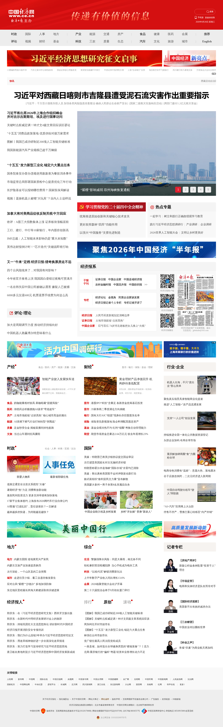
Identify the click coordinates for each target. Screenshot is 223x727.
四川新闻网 (87, 684)
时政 (14, 34)
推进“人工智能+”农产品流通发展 (182, 404)
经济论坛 (100, 297)
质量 (106, 41)
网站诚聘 (105, 699)
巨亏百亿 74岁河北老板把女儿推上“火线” (122, 325)
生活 (86, 559)
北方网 (74, 684)
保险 (137, 367)
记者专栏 (175, 547)
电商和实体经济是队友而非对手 (197, 586)
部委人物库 (23, 476)
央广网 (126, 679)
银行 (130, 367)
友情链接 (166, 699)
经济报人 (15, 602)
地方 (56, 34)
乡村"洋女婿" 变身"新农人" (136, 511)
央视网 (70, 679)
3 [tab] (193, 189)
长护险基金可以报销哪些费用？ (27, 190)
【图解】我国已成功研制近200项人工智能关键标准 (113, 613)
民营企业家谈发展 (129, 297)
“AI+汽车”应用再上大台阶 (179, 506)
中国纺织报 (135, 284)
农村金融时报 (103, 284)
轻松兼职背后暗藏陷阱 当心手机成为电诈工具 (111, 565)
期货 (86, 434)
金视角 (112, 297)
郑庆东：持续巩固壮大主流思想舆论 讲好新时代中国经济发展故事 (45, 624)
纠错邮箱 (177, 699)
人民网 (10, 679)
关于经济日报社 (49, 699)
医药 (171, 34)
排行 (88, 602)
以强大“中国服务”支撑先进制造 (100, 232)
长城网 (63, 684)
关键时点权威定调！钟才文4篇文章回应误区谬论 (38, 125)
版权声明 (116, 699)
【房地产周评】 (188, 560)
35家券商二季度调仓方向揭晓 (108, 409)
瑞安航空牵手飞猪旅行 (159, 70)
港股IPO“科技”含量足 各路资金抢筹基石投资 (117, 403)
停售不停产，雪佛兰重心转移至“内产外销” (188, 512)
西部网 (139, 684)
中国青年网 (83, 679)
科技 (78, 41)
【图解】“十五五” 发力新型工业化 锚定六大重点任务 (114, 629)
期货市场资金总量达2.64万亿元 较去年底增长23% (119, 434)
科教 (60, 448)
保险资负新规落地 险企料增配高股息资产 (115, 421)
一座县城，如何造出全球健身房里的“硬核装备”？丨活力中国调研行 (123, 646)
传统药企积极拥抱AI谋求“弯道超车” (35, 409)
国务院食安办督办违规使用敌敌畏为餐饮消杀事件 (39, 173)
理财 (150, 367)
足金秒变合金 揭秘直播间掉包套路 (34, 427)
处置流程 (189, 711)
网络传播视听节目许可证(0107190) (107, 711)
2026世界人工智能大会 (164, 232)
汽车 (143, 41)
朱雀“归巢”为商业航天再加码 (196, 647)
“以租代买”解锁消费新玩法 (106, 571)
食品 (143, 34)
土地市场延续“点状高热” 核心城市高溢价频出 (40, 415)
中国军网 (149, 679)
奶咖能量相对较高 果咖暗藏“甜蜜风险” (36, 403)
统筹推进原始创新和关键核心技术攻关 (105, 216)
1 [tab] (178, 189)
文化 (157, 41)
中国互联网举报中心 (156, 711)
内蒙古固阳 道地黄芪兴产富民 (31, 559)
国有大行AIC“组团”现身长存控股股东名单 (115, 415)
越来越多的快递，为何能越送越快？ (28, 512)
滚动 (127, 602)
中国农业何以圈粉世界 (192, 627)
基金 (56, 41)
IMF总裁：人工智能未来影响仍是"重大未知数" (37, 238)
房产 (120, 34)
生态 (120, 41)
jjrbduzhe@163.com (200, 330)
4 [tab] (200, 189)
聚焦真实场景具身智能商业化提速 (183, 399)
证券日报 (100, 279)
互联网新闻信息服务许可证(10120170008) (73, 711)
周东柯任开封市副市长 (97, 624)
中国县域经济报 (133, 279)
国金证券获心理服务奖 (67, 70)
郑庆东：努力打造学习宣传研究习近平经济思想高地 (37, 646)
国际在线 (44, 679)
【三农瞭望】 (187, 622)
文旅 (73, 367)
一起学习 (155, 216)
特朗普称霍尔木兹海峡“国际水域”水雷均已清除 (111, 468)
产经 (11, 367)
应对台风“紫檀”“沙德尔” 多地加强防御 (29, 584)
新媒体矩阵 (210, 17)
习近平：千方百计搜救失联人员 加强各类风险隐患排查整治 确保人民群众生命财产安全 (77, 103)
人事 (42, 34)
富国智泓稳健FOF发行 (90, 70)
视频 (28, 41)
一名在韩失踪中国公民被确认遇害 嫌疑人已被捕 (38, 287)
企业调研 (206, 224)
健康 (157, 34)
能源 (92, 34)
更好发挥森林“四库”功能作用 (99, 224)
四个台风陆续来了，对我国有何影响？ (32, 270)
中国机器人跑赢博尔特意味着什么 (29, 333)
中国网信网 (25, 684)
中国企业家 (114, 279)
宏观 (66, 448)
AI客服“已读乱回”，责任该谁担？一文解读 (31, 506)
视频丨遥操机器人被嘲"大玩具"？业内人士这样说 (39, 198)
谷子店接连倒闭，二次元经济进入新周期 (187, 476)
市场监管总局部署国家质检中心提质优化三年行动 (39, 181)
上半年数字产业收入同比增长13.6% (104, 577)
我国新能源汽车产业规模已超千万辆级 (32, 150)
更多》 (183, 684)
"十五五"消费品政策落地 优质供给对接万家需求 (38, 133)
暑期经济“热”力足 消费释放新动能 (27, 489)
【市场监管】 (187, 581)
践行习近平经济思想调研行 (166, 224)
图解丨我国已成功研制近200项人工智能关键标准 (38, 141)
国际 (28, 34)
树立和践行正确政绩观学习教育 (183, 216)
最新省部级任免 (59, 476)
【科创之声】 (187, 642)
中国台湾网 (98, 679)
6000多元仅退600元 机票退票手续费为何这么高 (37, 295)
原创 (108, 602)
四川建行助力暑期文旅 (182, 70)
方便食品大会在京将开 (206, 70)
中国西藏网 (113, 679)
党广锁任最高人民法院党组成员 (102, 641)
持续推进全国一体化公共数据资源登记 (186, 434)
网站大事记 (93, 699)
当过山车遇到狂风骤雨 (27, 434)
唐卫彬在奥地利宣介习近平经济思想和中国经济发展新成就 (41, 652)
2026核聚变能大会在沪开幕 (106, 584)
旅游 (171, 41)
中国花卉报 (120, 284)
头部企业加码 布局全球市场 (180, 440)
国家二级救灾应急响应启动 (145, 103)
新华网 (21, 679)
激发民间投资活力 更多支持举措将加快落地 (32, 495)
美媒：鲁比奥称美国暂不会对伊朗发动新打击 (110, 473)
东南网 (150, 684)
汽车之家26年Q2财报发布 (42, 70)
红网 (160, 684)
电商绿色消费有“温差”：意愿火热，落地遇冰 (190, 470)
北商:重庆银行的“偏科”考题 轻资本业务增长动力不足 (114, 652)
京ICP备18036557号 (131, 711)
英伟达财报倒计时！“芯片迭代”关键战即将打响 (37, 246)
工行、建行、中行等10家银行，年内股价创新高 (38, 230)
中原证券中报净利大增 (114, 70)
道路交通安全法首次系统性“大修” (26, 484)
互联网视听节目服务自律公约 (135, 699)
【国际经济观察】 (189, 601)
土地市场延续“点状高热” (110, 320)
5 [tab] (208, 189)
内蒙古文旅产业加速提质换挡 (24, 565)
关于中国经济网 (79, 699)
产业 (78, 34)
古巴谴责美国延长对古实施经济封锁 (105, 462)
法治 (73, 448)
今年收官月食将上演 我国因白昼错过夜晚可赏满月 (39, 278)
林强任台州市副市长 (96, 635)
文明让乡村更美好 (192, 232)
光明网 (137, 679)
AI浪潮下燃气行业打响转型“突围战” (35, 421)
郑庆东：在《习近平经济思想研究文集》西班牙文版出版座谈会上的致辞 (49, 613)
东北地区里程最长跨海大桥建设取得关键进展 (33, 590)
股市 (124, 367)
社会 (47, 448)
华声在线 (171, 684)
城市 (185, 41)
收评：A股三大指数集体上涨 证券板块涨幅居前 (38, 222)
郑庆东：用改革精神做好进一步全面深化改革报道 (35, 641)
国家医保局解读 (59, 190)
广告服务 (155, 699)
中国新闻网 (163, 679)
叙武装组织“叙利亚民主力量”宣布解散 (106, 479)
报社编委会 (64, 699)
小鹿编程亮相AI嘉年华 (17, 70)
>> (145, 284)
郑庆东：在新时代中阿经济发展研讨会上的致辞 (34, 618)
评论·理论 (22, 313)
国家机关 (11, 684)
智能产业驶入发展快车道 (58, 379)
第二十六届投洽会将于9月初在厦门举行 (107, 590)
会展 (185, 34)
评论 (14, 41)
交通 (106, 34)
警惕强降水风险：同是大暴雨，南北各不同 (116, 559)
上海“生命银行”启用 (136, 70)
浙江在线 (101, 684)
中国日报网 (58, 679)
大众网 (128, 684)
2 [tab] (185, 189)
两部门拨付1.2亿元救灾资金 (180, 103)
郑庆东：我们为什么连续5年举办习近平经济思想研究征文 (40, 635)
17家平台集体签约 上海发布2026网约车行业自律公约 (37, 501)
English (207, 41)
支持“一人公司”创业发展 (181, 418)
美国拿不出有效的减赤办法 (195, 606)
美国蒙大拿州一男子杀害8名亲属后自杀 (107, 484)
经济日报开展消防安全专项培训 (25, 629)
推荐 (207, 34)
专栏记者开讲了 (133, 302)
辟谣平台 (52, 684)
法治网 (190, 679)
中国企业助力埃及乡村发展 (100, 511)
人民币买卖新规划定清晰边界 (113, 315)
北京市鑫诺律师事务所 (104, 705)
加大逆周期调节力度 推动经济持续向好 (32, 325)
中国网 (32, 679)
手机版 (201, 17)
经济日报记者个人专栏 (108, 302)
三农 (92, 41)
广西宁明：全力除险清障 (98, 190)
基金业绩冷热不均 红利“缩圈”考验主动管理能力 (118, 427)
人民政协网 (178, 679)
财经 (42, 41)
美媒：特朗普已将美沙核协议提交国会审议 (109, 457)
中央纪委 (39, 684)
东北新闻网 (115, 684)
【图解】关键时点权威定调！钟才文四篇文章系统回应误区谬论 (120, 618)
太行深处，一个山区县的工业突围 (26, 571)
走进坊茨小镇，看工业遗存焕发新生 (35, 577)
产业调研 (191, 224)
